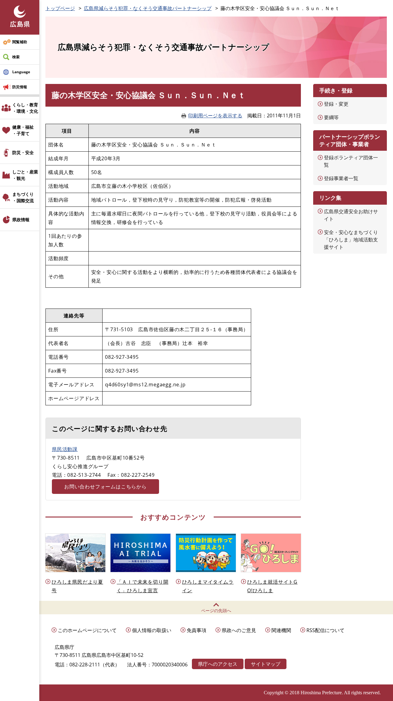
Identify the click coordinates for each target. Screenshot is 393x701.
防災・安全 (23, 152)
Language (21, 71)
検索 (16, 56)
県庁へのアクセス (217, 664)
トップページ (60, 8)
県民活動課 (65, 449)
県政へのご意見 (239, 630)
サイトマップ (265, 664)
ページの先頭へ (216, 610)
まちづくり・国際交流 (23, 197)
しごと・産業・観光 (25, 175)
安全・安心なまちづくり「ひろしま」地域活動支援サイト (351, 239)
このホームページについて (87, 630)
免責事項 (196, 630)
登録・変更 (336, 103)
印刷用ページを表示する (215, 115)
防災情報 (19, 86)
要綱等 (331, 117)
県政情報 (20, 219)
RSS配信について (325, 630)
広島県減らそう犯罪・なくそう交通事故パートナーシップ (148, 8)
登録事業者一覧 (341, 178)
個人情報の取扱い (151, 630)
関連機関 (281, 630)
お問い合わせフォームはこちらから (105, 486)
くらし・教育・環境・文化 (25, 108)
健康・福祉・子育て (23, 130)
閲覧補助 (19, 41)
